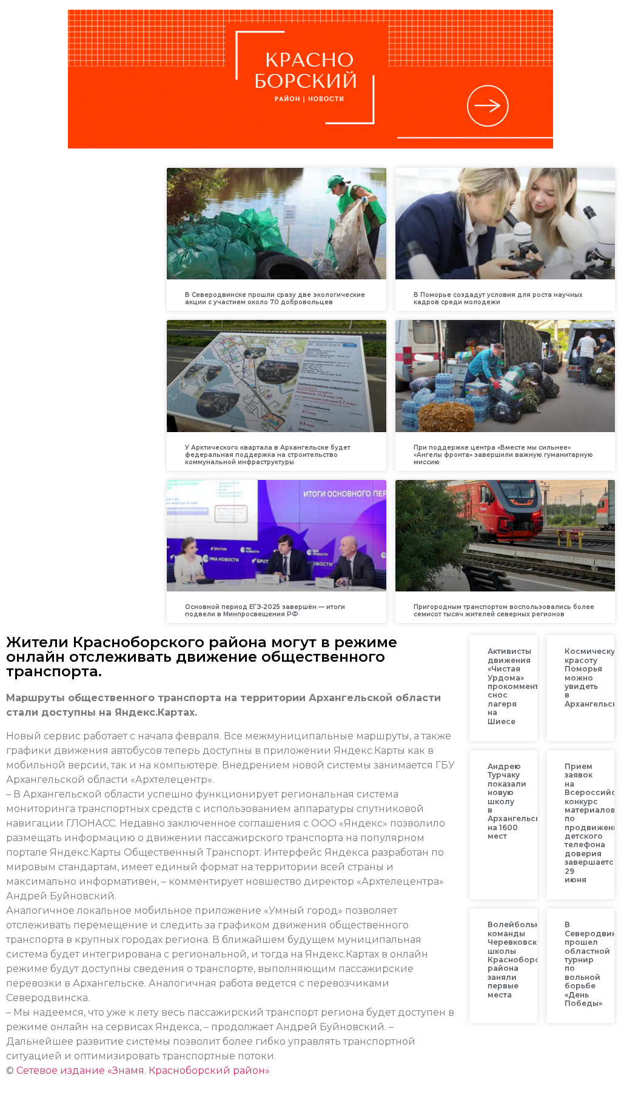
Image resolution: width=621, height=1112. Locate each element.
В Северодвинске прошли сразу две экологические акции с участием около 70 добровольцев (275, 298)
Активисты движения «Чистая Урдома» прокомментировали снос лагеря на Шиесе (532, 686)
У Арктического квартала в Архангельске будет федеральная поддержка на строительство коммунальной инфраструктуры (268, 455)
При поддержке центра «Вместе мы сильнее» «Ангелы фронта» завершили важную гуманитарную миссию (503, 455)
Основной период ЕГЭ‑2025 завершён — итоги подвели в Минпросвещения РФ (265, 610)
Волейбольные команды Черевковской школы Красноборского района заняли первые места (523, 959)
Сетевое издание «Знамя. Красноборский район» (143, 1070)
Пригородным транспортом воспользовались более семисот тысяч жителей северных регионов (504, 610)
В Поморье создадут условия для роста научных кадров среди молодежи (498, 298)
